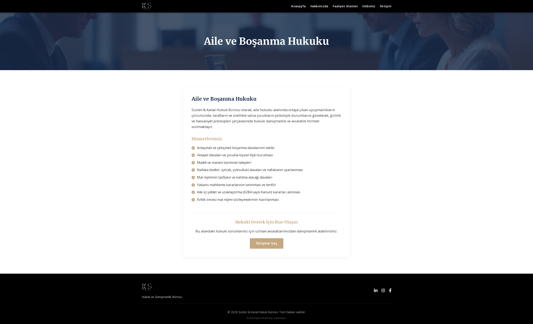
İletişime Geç (266, 243)
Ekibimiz (368, 6)
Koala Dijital (254, 317)
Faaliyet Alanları (345, 6)
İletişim (385, 6)
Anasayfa (298, 6)
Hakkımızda (319, 6)
